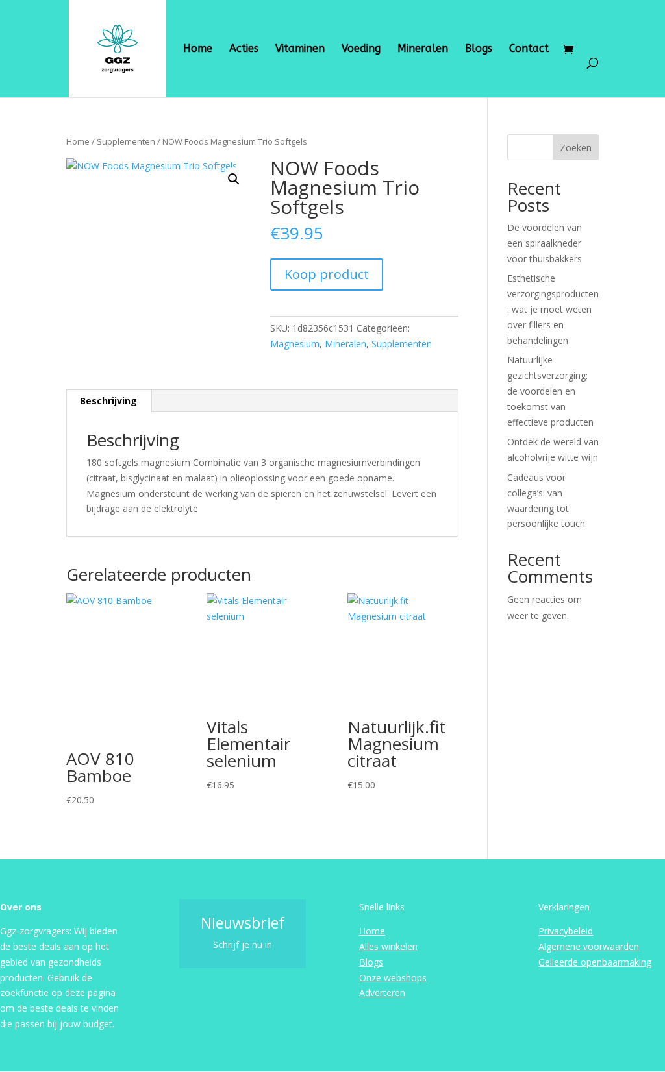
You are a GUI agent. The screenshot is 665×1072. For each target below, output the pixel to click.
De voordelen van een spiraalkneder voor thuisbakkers (544, 243)
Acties (243, 49)
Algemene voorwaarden (588, 946)
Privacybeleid (565, 931)
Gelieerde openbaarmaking (594, 962)
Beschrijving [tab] (108, 401)
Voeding (361, 49)
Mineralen (422, 49)
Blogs (478, 49)
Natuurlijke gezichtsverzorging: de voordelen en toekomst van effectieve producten (550, 391)
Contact (529, 49)
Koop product (326, 274)
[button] (233, 179)
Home (197, 49)
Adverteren (382, 992)
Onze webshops (393, 977)
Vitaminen (300, 49)
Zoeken (576, 147)
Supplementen (126, 141)
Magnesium (295, 343)
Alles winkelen (388, 946)
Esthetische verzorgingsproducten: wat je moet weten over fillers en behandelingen (553, 309)
